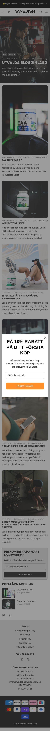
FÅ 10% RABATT (25, 386)
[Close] (45, 337)
